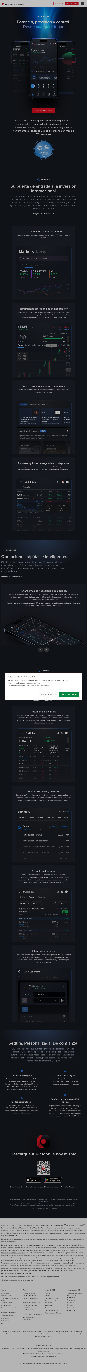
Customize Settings (48, 694)
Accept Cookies (70, 694)
